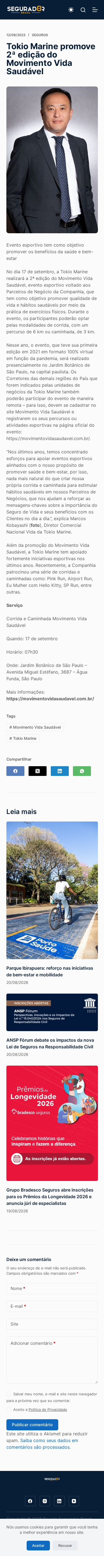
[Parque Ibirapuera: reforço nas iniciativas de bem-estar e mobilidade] (52, 890)
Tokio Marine (22, 738)
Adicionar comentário (33, 1343)
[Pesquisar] (83, 10)
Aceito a (40, 1409)
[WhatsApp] (82, 771)
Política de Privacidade (48, 1409)
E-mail (18, 1306)
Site (14, 1324)
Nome (18, 1288)
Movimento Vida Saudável (35, 727)
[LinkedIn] (60, 771)
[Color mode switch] (71, 10)
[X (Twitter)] (38, 771)
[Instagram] (45, 1501)
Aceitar (38, 1545)
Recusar (65, 1545)
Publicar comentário (32, 1424)
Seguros (40, 35)
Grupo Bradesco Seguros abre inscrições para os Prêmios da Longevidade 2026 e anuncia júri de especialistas (49, 1196)
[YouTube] (74, 1501)
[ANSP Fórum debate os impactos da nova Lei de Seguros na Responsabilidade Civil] (52, 1012)
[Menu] (95, 10)
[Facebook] (15, 771)
